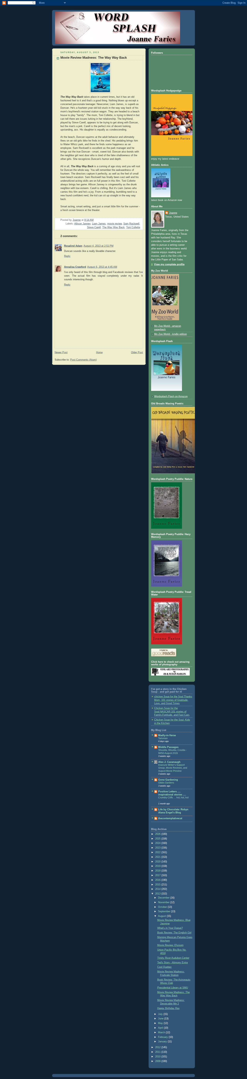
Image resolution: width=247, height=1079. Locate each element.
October (163, 907)
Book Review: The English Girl (174, 932)
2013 (158, 893)
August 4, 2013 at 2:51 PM (98, 246)
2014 (158, 889)
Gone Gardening (168, 779)
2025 (158, 838)
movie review (114, 223)
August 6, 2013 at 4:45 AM (102, 267)
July (160, 1014)
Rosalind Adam (73, 246)
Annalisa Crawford (75, 267)
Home (99, 352)
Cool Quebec (164, 967)
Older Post (137, 352)
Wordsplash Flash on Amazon (171, 396)
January (163, 1041)
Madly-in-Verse (167, 735)
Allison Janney (82, 223)
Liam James (99, 223)
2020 (158, 861)
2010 (158, 1056)
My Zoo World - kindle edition (170, 334)
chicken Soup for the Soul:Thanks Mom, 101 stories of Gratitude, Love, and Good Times (173, 700)
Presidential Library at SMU (172, 987)
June (161, 1018)
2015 (158, 884)
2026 (158, 834)
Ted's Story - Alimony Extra (172, 962)
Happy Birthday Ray (168, 1008)
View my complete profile (169, 264)
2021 (158, 857)
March (162, 1032)
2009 (158, 1061)
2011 (158, 1052)
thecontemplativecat (170, 818)
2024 (158, 843)
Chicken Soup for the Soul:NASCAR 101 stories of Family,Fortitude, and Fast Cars (171, 711)
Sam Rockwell (131, 223)
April (161, 1027)
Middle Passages (168, 747)
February (163, 1037)
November (164, 902)
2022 (158, 852)
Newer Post (61, 352)
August (162, 916)
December (164, 897)
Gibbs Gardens (166, 782)
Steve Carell (94, 227)
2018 (158, 870)
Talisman (163, 738)
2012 (158, 1047)
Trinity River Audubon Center (173, 958)
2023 (158, 847)
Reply (67, 256)
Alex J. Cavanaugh (169, 762)
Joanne (173, 213)
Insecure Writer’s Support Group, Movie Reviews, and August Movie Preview (172, 768)
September (164, 911)
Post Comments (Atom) (83, 359)
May (161, 1023)
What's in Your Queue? (170, 928)
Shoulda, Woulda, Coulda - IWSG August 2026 (172, 752)
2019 (158, 866)
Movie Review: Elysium (170, 945)
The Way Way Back (113, 227)
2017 (158, 875)
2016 (158, 880)
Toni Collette (133, 227)
